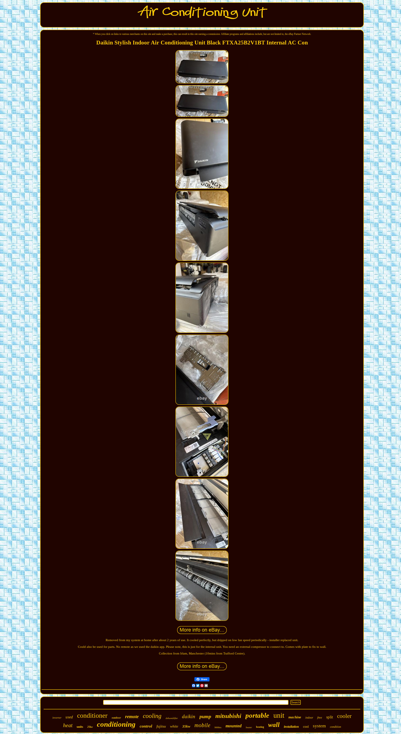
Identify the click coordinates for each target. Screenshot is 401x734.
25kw (90, 726)
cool (306, 726)
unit (278, 715)
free (319, 717)
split (329, 717)
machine (294, 717)
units (80, 726)
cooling (152, 715)
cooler (344, 716)
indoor (309, 717)
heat (67, 725)
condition (335, 726)
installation (291, 726)
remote (132, 716)
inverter (56, 717)
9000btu (217, 727)
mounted (234, 725)
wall (274, 724)
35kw (186, 726)
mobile (202, 725)
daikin (188, 716)
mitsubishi (228, 716)
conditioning (116, 724)
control (146, 726)
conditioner (92, 715)
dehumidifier (172, 718)
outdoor (116, 717)
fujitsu (161, 726)
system (319, 725)
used (69, 717)
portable (257, 715)
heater (249, 727)
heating (260, 726)
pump (205, 716)
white (174, 726)
